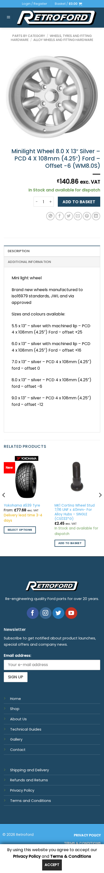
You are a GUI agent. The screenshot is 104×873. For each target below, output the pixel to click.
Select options (20, 530)
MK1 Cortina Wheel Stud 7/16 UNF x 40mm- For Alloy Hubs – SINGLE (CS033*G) (75, 512)
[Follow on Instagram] (45, 613)
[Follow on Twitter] (58, 613)
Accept (52, 864)
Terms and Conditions (30, 800)
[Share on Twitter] (69, 216)
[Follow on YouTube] (71, 613)
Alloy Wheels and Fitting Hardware (63, 40)
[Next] (100, 505)
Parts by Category (28, 36)
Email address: (17, 655)
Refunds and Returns (29, 780)
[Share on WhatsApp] (50, 216)
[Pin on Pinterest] (87, 216)
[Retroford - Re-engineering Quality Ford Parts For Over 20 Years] (56, 17)
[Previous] (4, 505)
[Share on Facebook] (60, 216)
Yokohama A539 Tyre (22, 505)
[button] (68, 4)
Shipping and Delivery (29, 770)
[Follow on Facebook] (33, 613)
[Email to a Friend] (78, 216)
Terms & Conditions (70, 856)
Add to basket (79, 201)
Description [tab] (19, 251)
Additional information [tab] (29, 262)
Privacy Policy (22, 790)
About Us (18, 719)
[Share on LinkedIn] (96, 216)
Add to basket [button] (70, 543)
